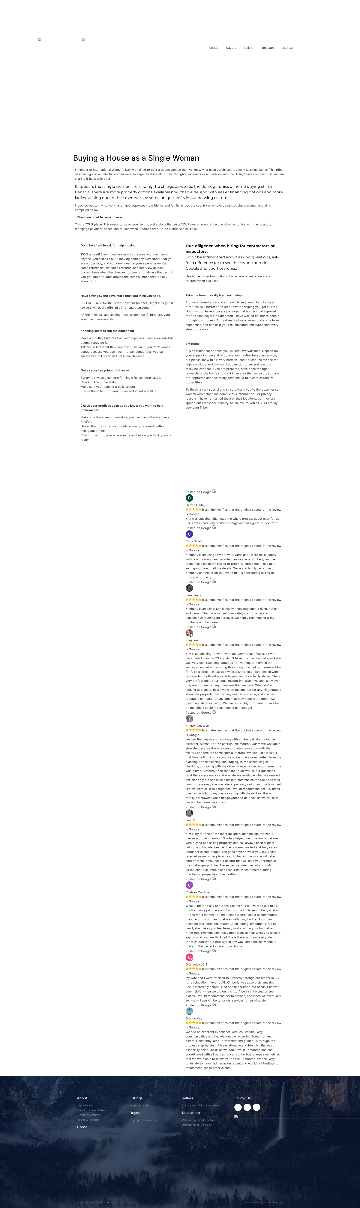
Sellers (248, 47)
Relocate (267, 47)
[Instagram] (247, 1107)
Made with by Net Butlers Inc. (264, 1202)
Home (82, 1127)
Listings (287, 47)
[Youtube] (256, 1107)
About (213, 47)
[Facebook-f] (238, 1107)
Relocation (191, 1113)
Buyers (231, 47)
